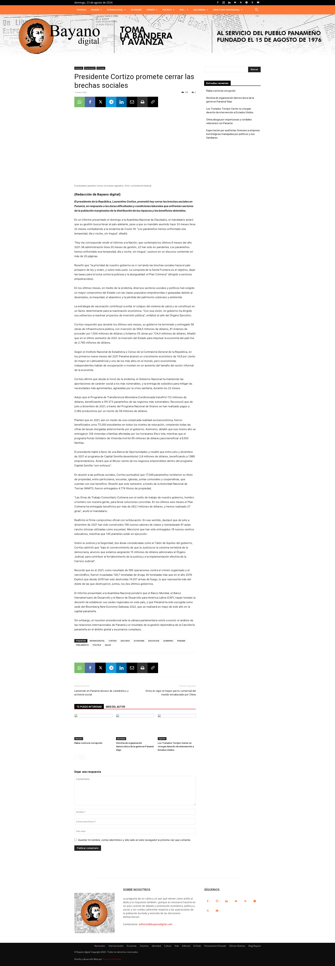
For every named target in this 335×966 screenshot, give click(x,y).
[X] (252, 2)
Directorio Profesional (226, 10)
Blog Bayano (254, 945)
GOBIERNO (168, 640)
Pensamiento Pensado (215, 945)
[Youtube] (258, 2)
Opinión (151, 10)
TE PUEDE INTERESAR (89, 706)
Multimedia (199, 10)
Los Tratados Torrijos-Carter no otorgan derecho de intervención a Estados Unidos (176, 746)
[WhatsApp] (79, 102)
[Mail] (235, 2)
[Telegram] (246, 2)
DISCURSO (125, 640)
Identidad (121, 738)
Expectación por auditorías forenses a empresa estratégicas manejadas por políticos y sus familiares (233, 134)
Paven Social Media (111, 959)
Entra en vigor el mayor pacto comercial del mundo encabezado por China (171, 692)
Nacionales (90, 68)
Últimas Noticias (237, 945)
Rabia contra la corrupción (88, 743)
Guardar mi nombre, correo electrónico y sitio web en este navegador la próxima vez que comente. (134, 839)
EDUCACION (153, 640)
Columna (144, 945)
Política (167, 10)
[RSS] (240, 2)
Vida (177, 945)
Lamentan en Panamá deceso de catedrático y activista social (101, 692)
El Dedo (197, 945)
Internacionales (116, 945)
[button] (256, 10)
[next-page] (82, 757)
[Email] (132, 102)
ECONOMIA (139, 640)
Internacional (115, 10)
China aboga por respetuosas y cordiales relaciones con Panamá (229, 121)
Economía (136, 10)
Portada (81, 10)
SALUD (108, 645)
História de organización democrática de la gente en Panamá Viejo (135, 746)
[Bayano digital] (167, 36)
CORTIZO (113, 640)
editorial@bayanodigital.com (155, 924)
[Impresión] (142, 102)
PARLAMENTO (82, 645)
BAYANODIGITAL (97, 640)
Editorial (186, 945)
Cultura (167, 945)
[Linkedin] (229, 2)
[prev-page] (76, 757)
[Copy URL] (153, 102)
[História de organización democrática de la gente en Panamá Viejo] (135, 727)
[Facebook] (217, 2)
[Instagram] (223, 2)
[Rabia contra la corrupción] (93, 727)
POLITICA (97, 645)
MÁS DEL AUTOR (115, 706)
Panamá (95, 10)
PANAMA (181, 640)
